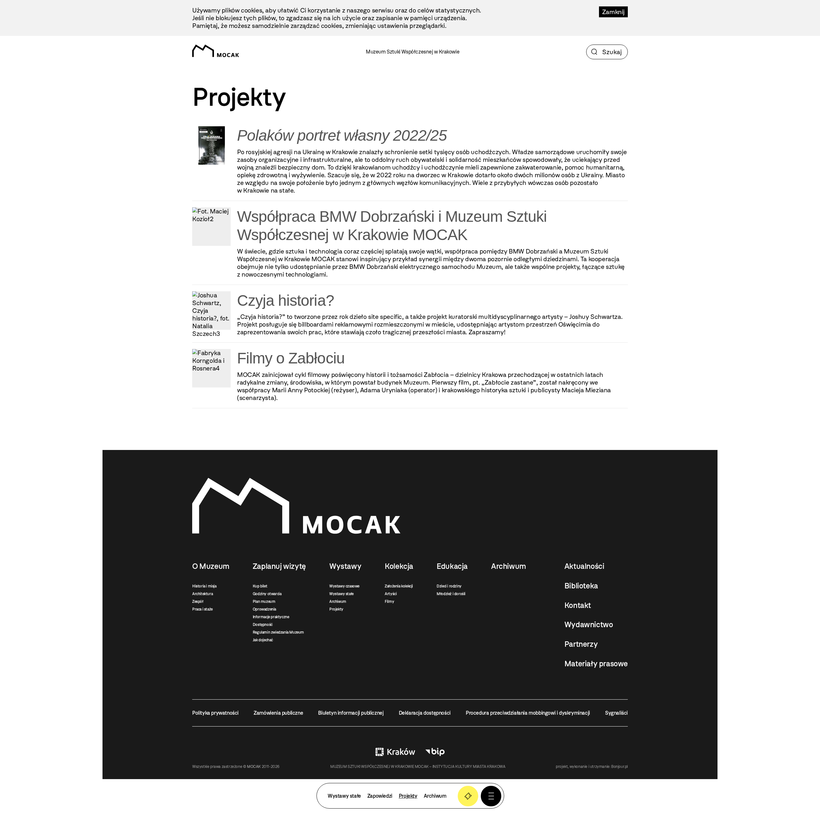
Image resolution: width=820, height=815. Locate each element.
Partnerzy (581, 644)
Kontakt (577, 605)
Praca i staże (202, 609)
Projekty (336, 609)
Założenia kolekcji (399, 586)
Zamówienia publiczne (278, 713)
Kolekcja (399, 566)
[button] (491, 796)
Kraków (395, 752)
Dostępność (263, 624)
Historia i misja (204, 586)
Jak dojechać (263, 640)
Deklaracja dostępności (425, 713)
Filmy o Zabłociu (291, 358)
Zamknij (613, 12)
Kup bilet (260, 586)
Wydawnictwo (588, 624)
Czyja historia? (285, 300)
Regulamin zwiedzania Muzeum (278, 632)
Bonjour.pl (619, 766)
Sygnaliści (616, 713)
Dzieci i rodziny (449, 586)
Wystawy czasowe (344, 586)
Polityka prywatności (215, 713)
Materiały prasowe (596, 663)
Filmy (389, 601)
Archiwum (337, 601)
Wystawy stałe (341, 594)
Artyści (391, 594)
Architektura (202, 594)
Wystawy (345, 566)
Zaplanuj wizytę (279, 566)
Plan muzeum (264, 601)
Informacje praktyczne (271, 617)
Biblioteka (581, 585)
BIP (435, 752)
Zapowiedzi (379, 796)
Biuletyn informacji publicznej (350, 713)
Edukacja (452, 566)
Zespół (197, 601)
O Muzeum (210, 566)
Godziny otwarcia (267, 594)
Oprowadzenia (264, 609)
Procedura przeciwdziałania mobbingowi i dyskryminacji (528, 713)
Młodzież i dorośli (451, 594)
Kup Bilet (468, 796)
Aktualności (584, 566)
